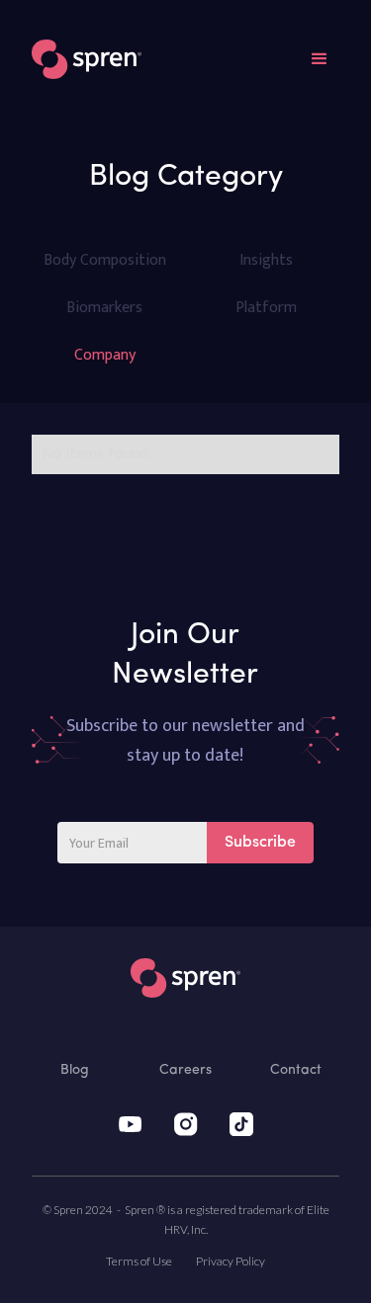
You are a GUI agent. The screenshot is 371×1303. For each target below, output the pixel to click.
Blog (74, 1070)
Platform (266, 307)
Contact (296, 1070)
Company (105, 355)
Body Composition (105, 260)
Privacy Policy (230, 1261)
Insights (266, 260)
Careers (185, 1070)
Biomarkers (104, 307)
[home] (86, 59)
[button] (319, 59)
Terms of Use (139, 1261)
